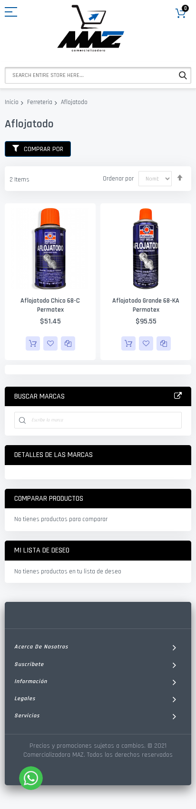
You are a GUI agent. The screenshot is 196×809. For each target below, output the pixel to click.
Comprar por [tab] (43, 149)
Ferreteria (39, 102)
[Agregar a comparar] (68, 343)
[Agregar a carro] (33, 343)
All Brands (178, 396)
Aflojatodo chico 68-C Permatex (50, 305)
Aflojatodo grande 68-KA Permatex (145, 305)
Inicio (12, 102)
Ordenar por (118, 178)
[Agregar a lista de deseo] (50, 343)
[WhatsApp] (31, 778)
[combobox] (98, 75)
